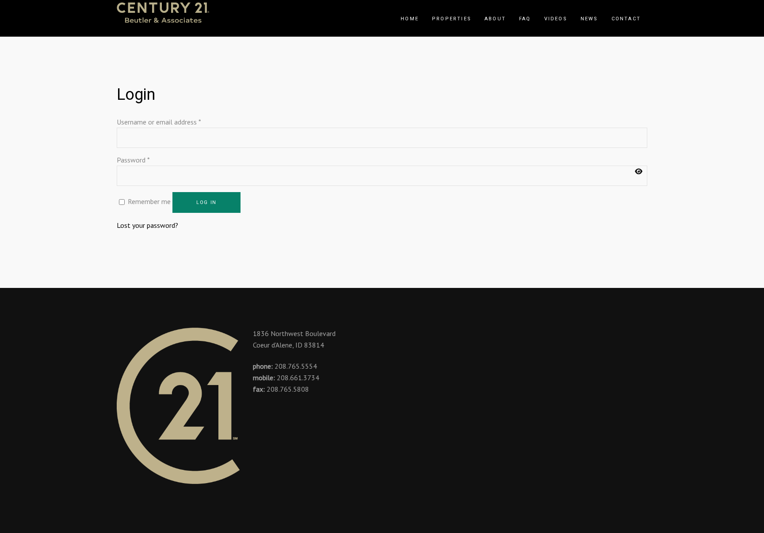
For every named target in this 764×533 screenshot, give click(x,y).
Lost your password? (147, 225)
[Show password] (638, 171)
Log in (206, 202)
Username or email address (159, 121)
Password (133, 159)
